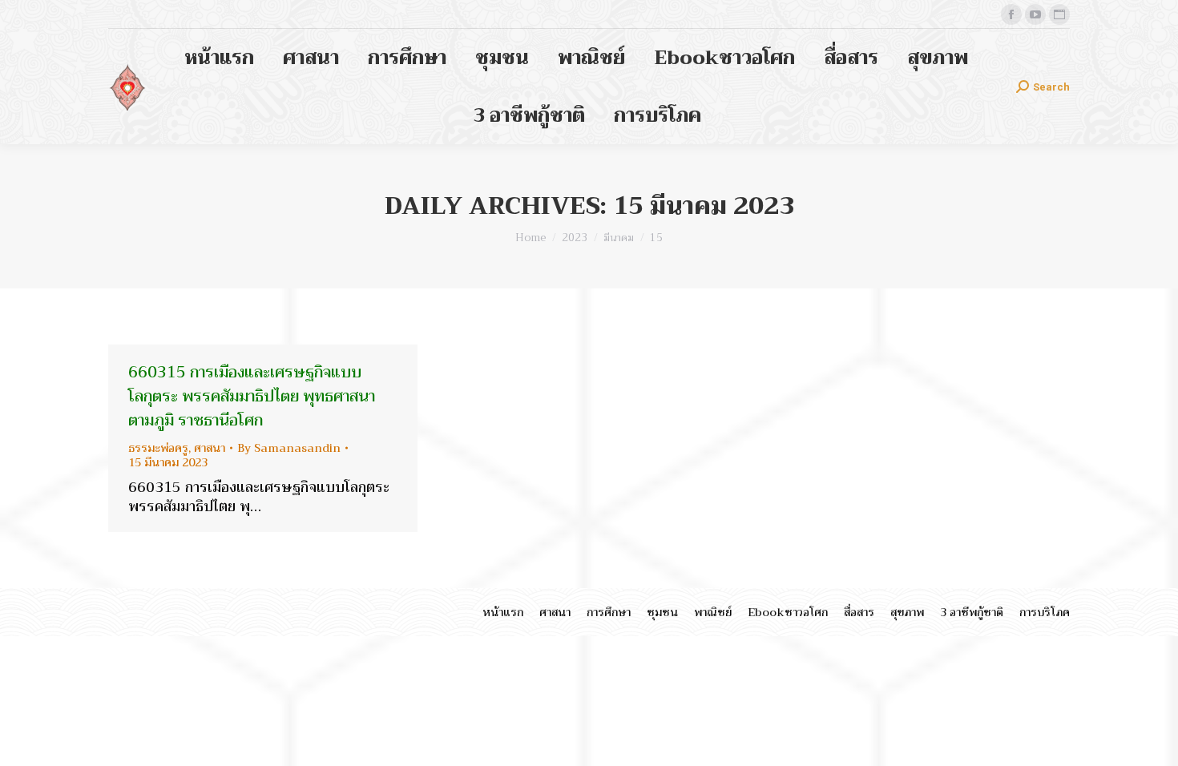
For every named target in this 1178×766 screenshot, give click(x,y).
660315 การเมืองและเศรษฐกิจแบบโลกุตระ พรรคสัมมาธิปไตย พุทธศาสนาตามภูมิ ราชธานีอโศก (251, 396)
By (289, 448)
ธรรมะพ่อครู (158, 448)
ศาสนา (209, 448)
